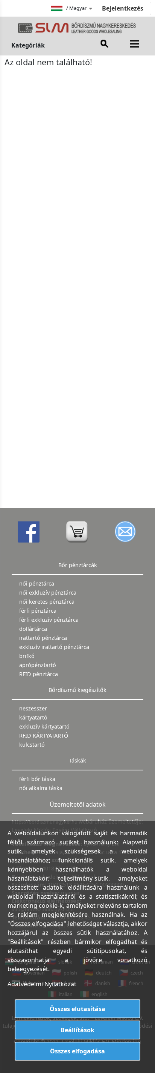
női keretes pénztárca (46, 601)
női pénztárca (36, 583)
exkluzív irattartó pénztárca (54, 646)
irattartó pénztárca (43, 637)
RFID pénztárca (38, 674)
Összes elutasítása (77, 1009)
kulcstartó (32, 744)
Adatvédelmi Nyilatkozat (42, 984)
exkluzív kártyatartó (44, 726)
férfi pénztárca (37, 610)
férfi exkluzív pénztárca (49, 619)
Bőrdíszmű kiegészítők (77, 689)
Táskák (77, 760)
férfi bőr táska (37, 778)
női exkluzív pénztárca (47, 592)
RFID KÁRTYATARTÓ (43, 735)
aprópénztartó (37, 665)
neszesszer (33, 708)
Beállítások (77, 1030)
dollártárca (33, 628)
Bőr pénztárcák (77, 565)
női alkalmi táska (40, 788)
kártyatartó (33, 717)
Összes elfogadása (77, 1051)
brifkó (27, 655)
